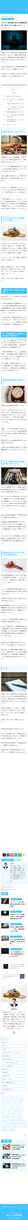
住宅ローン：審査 (18, 1110)
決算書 (14, 1127)
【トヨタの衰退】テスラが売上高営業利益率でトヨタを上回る (17, 954)
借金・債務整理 (5, 1117)
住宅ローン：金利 (17, 1113)
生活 (20, 1127)
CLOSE (14, 92)
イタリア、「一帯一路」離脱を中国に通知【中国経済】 (17, 904)
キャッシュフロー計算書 (17, 1100)
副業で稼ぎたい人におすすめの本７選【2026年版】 (18, 1156)
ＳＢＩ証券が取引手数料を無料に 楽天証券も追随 (17, 941)
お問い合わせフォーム (6, 1206)
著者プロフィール (17, 1206)
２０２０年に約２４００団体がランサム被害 (15, 100)
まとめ (8, 124)
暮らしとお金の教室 (14, 1215)
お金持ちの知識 (5, 1100)
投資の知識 (12, 1120)
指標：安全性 (5, 1123)
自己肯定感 (4, 1130)
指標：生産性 (23, 1123)
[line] (19, 854)
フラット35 (5, 1107)
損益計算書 (4, 1127)
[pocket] (12, 854)
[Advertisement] (14, 777)
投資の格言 (4, 1120)
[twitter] (4, 854)
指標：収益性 (21, 1120)
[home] (11, 881)
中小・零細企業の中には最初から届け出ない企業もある (16, 107)
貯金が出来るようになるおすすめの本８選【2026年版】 (18, 1147)
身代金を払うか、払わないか (14, 96)
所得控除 (20, 1117)
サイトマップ (7, 1208)
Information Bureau (14, 1212)
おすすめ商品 (5, 1097)
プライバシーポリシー (17, 1208)
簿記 (25, 1127)
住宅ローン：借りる (14, 1107)
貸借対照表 (12, 1130)
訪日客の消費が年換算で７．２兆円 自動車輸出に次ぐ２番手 (17, 929)
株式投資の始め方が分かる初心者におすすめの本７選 (18, 1166)
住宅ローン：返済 (6, 1113)
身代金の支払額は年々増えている (15, 112)
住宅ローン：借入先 (6, 1110)
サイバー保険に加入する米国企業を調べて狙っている (15, 115)
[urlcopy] (23, 854)
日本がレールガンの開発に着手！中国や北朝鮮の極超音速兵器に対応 (17, 916)
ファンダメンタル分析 (17, 1103)
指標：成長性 (14, 1123)
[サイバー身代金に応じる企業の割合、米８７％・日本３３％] (16, 854)
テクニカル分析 (5, 1103)
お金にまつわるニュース (8, 886)
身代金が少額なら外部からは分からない (16, 104)
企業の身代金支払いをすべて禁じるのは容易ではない (15, 120)
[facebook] (8, 854)
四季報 (13, 1117)
